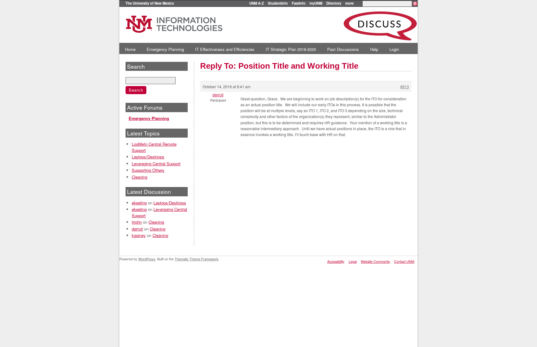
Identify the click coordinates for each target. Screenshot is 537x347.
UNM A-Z (256, 3)
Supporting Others (148, 170)
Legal (353, 261)
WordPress (146, 258)
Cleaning (139, 177)
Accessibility (335, 261)
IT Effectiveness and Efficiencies (225, 49)
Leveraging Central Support (156, 164)
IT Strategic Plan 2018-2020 (291, 49)
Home (130, 49)
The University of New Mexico (150, 3)
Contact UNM (404, 261)
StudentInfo (278, 3)
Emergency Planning (165, 49)
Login (394, 49)
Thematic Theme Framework (196, 258)
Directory (333, 3)
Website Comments (375, 261)
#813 (404, 86)
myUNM (316, 3)
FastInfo (298, 3)
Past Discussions (343, 49)
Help (374, 49)
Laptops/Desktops (148, 157)
